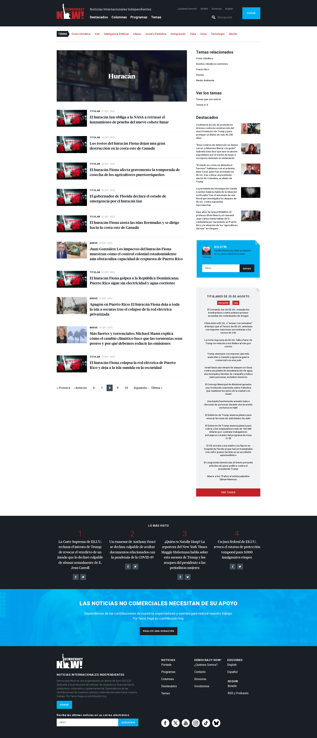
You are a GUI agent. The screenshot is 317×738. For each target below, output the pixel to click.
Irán (97, 33)
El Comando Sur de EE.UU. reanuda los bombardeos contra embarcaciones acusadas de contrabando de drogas (228, 312)
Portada (166, 664)
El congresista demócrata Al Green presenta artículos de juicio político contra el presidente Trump (228, 465)
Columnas (119, 17)
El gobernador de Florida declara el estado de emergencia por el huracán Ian (128, 198)
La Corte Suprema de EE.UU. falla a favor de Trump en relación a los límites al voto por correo (228, 343)
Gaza (203, 33)
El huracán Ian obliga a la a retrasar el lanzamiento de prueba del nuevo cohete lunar (129, 119)
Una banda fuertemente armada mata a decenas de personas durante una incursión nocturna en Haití (228, 404)
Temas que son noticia (208, 99)
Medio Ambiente (205, 80)
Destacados (99, 17)
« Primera (63, 388)
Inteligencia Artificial (116, 33)
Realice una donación (158, 631)
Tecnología (218, 33)
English (229, 8)
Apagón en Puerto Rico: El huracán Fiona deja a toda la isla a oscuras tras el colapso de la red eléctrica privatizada (135, 309)
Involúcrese (201, 686)
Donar (251, 13)
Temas (156, 17)
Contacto (200, 672)
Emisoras (217, 8)
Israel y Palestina (156, 33)
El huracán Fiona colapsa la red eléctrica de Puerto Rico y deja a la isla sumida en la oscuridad (133, 365)
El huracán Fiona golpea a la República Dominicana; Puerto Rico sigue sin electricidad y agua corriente (134, 280)
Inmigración (178, 33)
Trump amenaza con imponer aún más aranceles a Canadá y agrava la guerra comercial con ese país (228, 357)
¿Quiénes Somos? (187, 8)
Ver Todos (228, 492)
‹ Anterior (80, 388)
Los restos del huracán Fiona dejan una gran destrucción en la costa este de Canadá (127, 146)
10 (126, 388)
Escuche (223, 302)
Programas (138, 17)
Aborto (233, 33)
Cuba (193, 33)
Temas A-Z (202, 104)
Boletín (204, 8)
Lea (236, 302)
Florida (200, 75)
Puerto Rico (202, 69)
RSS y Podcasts (238, 693)
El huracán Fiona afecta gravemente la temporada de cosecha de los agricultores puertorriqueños (135, 172)
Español (232, 672)
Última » (156, 388)
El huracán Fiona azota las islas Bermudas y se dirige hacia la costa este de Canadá (134, 225)
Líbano (137, 33)
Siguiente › (141, 388)
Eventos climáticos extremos (212, 64)
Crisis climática (81, 33)
